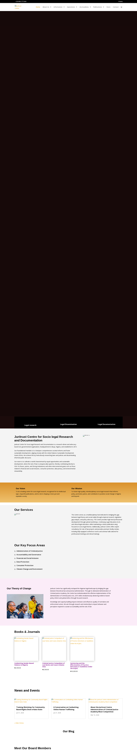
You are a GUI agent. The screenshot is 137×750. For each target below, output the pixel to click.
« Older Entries (19, 723)
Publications (97, 7)
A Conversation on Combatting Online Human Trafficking (66, 708)
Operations (71, 7)
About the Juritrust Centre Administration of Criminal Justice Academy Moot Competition (104, 709)
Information (58, 7)
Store (108, 7)
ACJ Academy (84, 7)
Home (38, 7)
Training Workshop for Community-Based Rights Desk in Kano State (30, 708)
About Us (46, 7)
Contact (116, 7)
